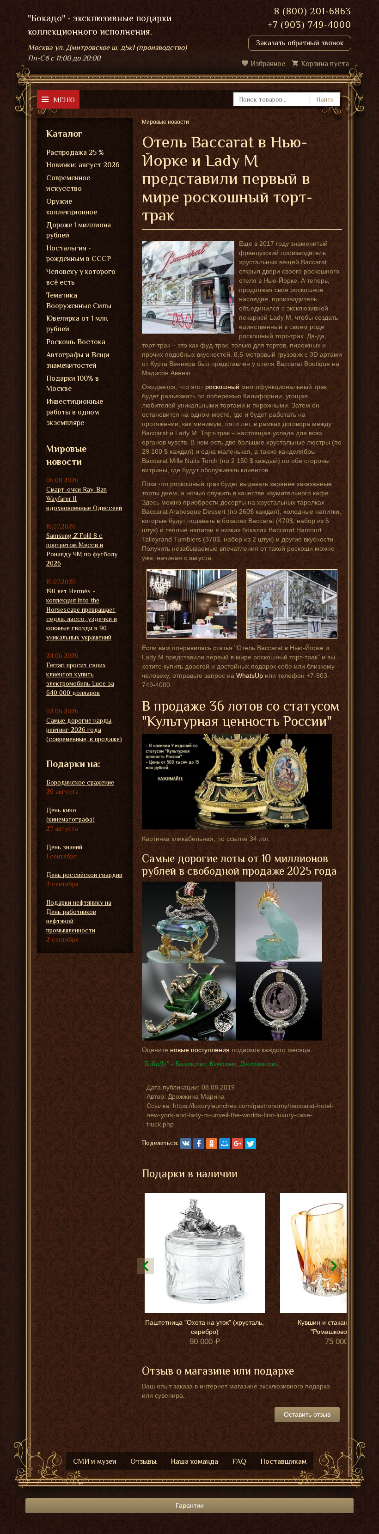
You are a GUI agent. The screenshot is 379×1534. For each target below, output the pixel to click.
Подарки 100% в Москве (72, 383)
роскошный (222, 386)
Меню (64, 99)
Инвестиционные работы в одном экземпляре (74, 412)
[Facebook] (198, 1143)
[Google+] (237, 1143)
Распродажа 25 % (75, 152)
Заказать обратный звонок (300, 43)
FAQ (239, 1461)
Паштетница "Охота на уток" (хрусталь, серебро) (204, 1327)
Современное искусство (68, 183)
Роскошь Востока (75, 342)
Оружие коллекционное (71, 206)
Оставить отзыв (307, 1414)
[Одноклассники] (211, 1143)
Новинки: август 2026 (83, 165)
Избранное (268, 64)
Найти (325, 99)
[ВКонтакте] (185, 1143)
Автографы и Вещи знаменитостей (78, 360)
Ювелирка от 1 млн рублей (77, 323)
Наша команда (194, 1461)
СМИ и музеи (94, 1461)
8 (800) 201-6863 (312, 11)
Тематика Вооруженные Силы (78, 300)
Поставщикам (283, 1461)
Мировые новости (66, 455)
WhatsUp (249, 675)
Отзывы (143, 1461)
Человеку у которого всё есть (81, 277)
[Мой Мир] (224, 1143)
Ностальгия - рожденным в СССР (78, 253)
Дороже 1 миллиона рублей (78, 230)
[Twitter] (250, 1143)
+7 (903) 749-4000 (309, 24)
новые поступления (200, 1049)
